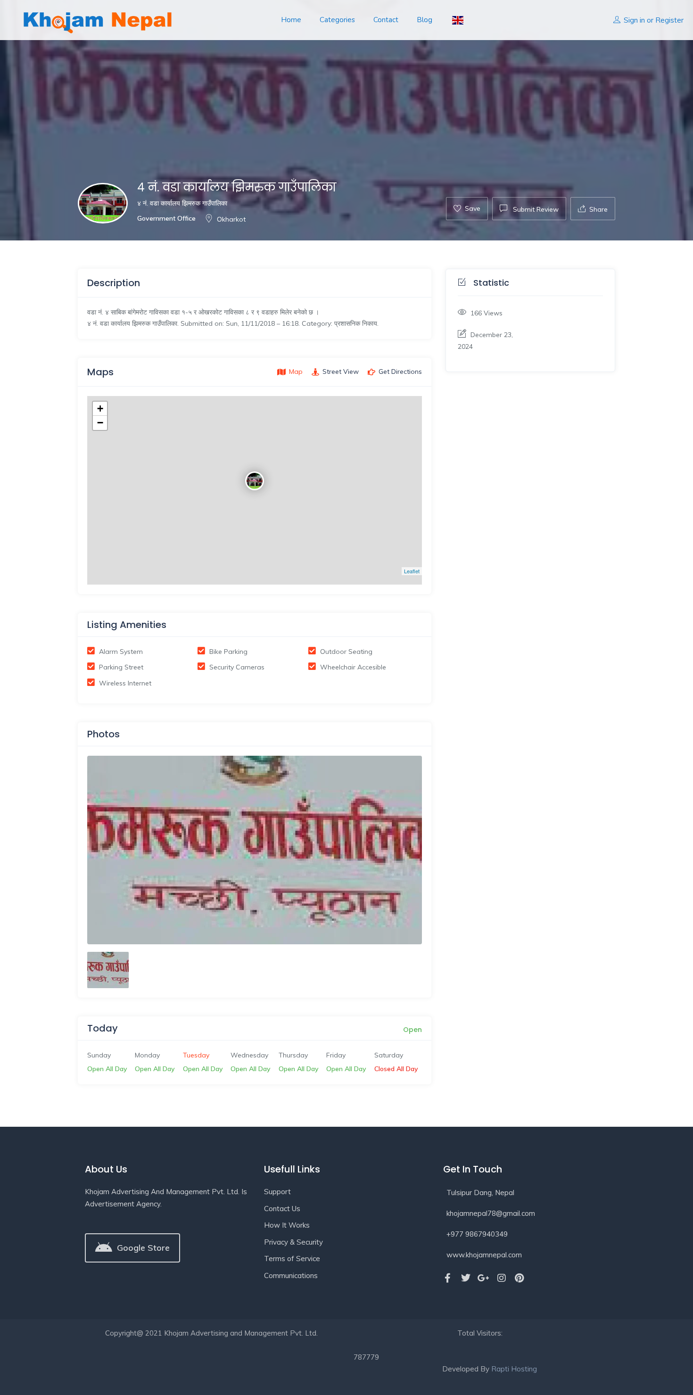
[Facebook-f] (448, 1278)
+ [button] (100, 408)
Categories (337, 20)
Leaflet (412, 571)
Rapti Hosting (514, 1368)
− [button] (100, 423)
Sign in (634, 20)
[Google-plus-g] (483, 1278)
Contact (385, 20)
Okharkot (231, 219)
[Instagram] (501, 1278)
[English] (457, 20)
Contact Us (282, 1208)
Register (669, 20)
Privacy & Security (293, 1242)
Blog (424, 20)
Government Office (166, 218)
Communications (291, 1275)
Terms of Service (292, 1258)
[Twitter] (465, 1278)
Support (277, 1191)
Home (291, 20)
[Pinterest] (519, 1278)
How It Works (287, 1225)
